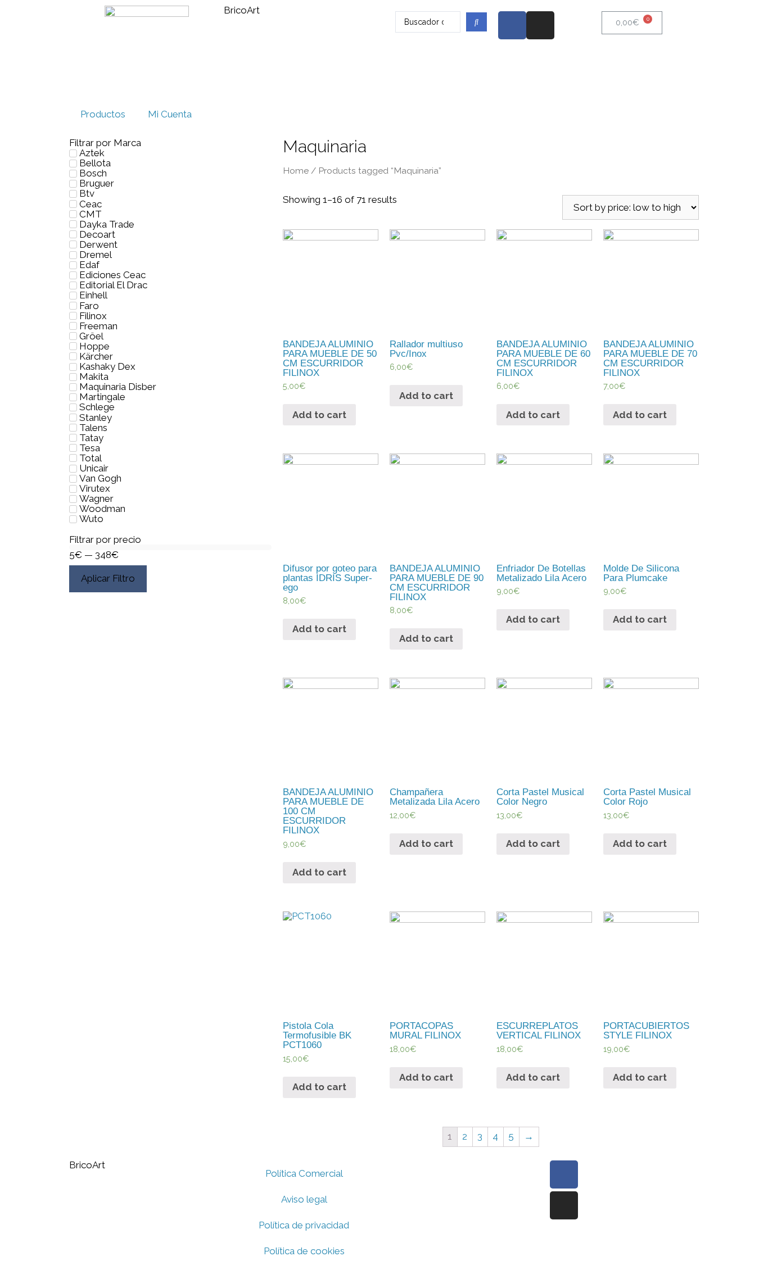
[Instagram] (540, 25)
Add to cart (319, 414)
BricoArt (242, 10)
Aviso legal (304, 1199)
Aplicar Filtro (108, 578)
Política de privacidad (304, 1225)
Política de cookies (304, 1251)
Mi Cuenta (170, 114)
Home (296, 170)
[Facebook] (512, 25)
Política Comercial (304, 1173)
